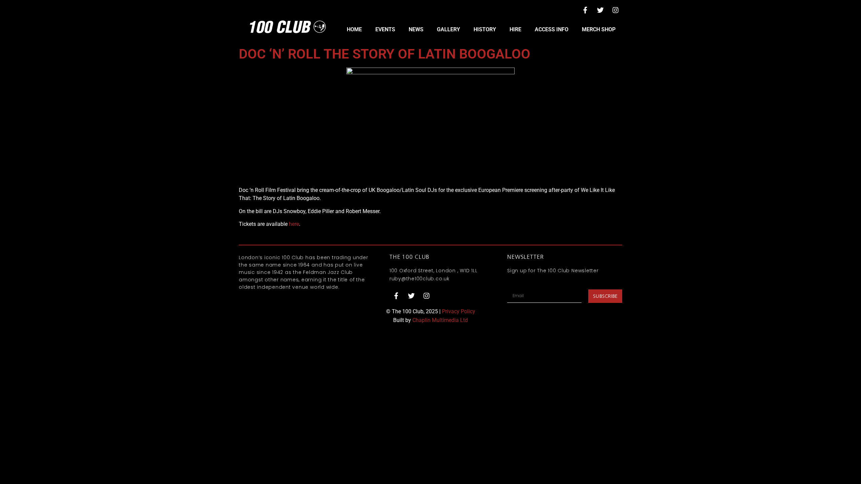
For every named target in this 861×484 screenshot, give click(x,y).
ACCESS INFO (551, 29)
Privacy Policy (458, 311)
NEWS (416, 29)
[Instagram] (615, 10)
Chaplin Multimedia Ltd (440, 320)
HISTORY (485, 29)
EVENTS (385, 29)
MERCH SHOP (598, 29)
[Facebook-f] (585, 10)
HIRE (515, 29)
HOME (354, 29)
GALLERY (448, 29)
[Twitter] (600, 10)
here (294, 224)
